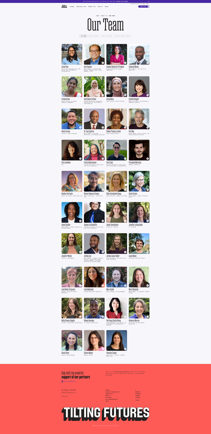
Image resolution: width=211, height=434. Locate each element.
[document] (105, 217)
